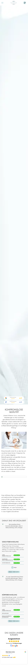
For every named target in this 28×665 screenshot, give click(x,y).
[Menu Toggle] (2, 3)
